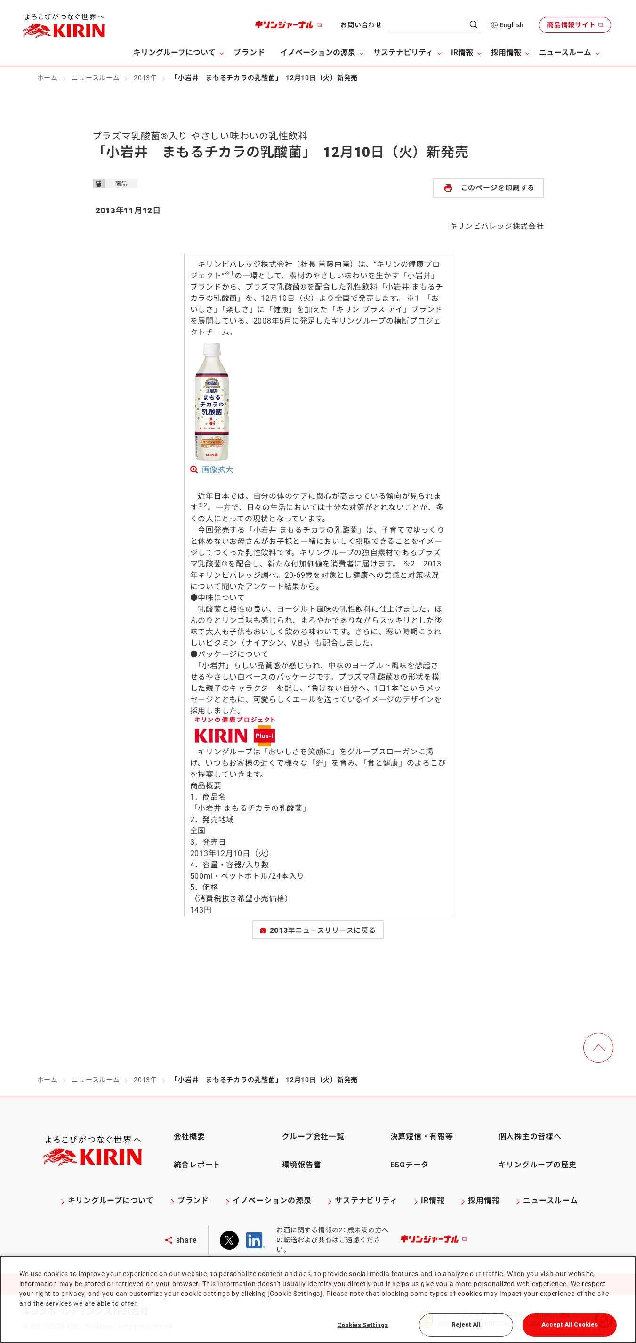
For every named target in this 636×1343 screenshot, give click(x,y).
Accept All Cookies (569, 1324)
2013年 (145, 77)
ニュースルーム (96, 77)
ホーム (47, 77)
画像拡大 (217, 469)
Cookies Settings (362, 1324)
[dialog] (318, 1299)
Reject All (466, 1324)
